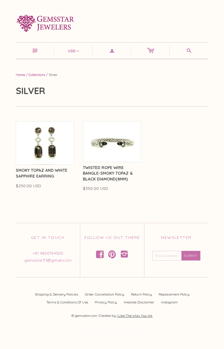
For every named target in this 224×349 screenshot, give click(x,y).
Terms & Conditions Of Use (67, 302)
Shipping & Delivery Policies (56, 294)
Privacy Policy (106, 302)
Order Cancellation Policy (104, 294)
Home (20, 74)
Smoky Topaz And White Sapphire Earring (41, 173)
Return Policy (141, 294)
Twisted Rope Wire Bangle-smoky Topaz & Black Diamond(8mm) (108, 173)
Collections (37, 74)
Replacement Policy (174, 294)
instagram (169, 302)
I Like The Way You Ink (135, 315)
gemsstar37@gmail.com (47, 260)
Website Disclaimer (139, 302)
